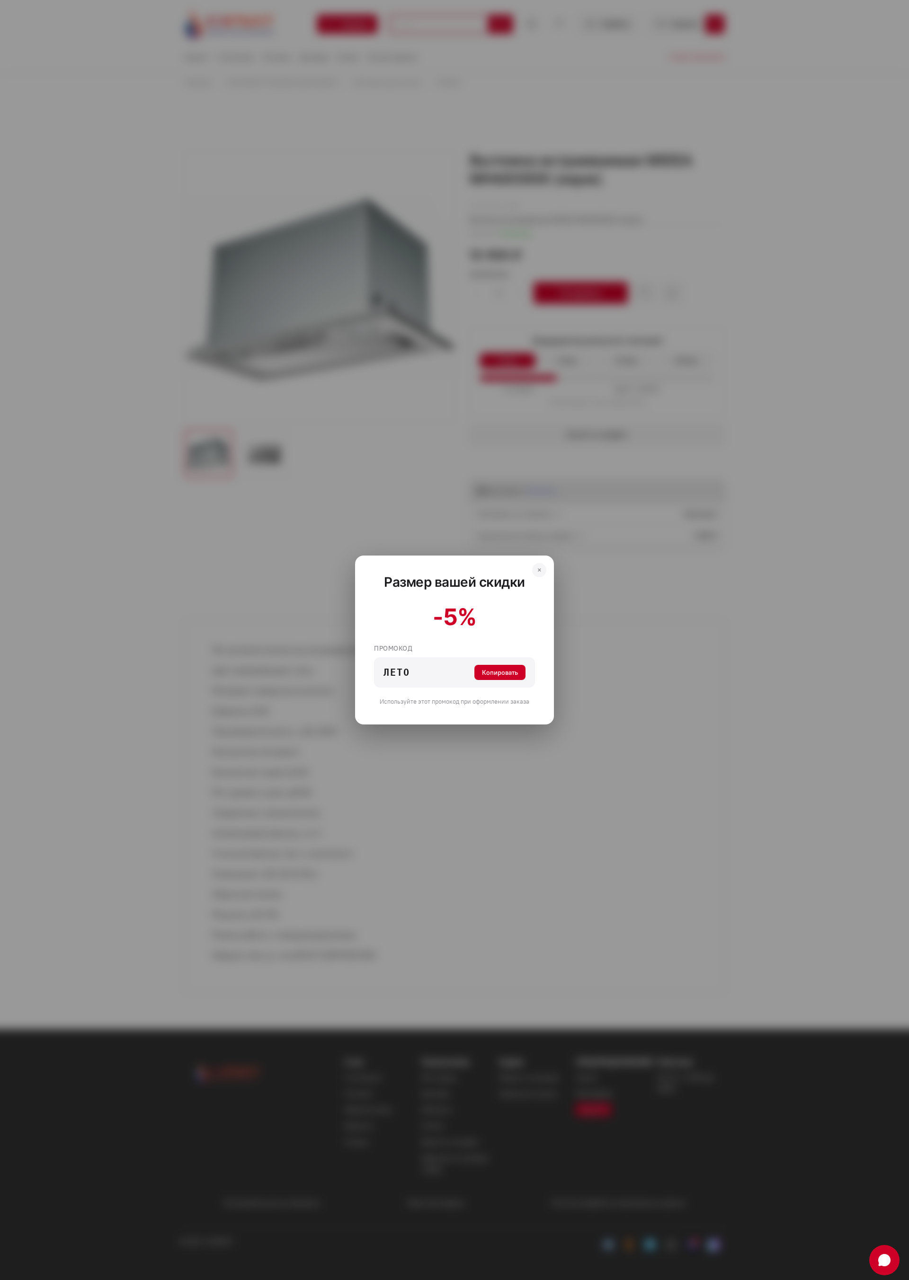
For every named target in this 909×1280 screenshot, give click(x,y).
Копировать (500, 672)
